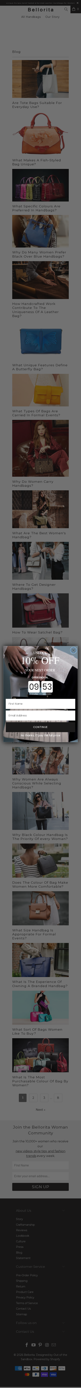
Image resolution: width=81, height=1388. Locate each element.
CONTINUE (40, 727)
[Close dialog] (73, 650)
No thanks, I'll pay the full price (40, 735)
